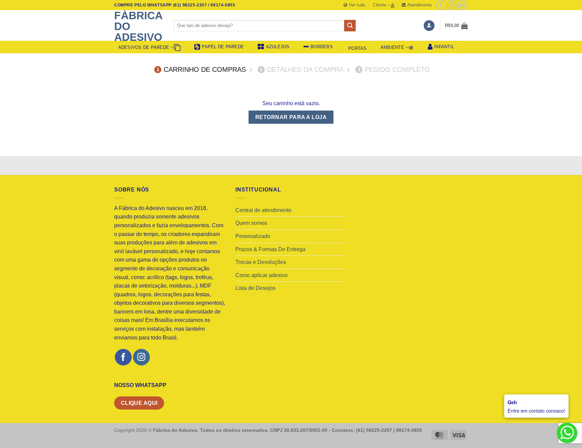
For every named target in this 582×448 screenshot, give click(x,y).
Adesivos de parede (143, 47)
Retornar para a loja (291, 117)
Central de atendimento (263, 210)
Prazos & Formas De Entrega (270, 249)
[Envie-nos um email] (462, 5)
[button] (429, 25)
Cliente (379, 4)
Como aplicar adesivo (261, 275)
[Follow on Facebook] (441, 5)
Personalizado (252, 236)
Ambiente (392, 47)
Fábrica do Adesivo (138, 26)
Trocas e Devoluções (260, 262)
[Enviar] (350, 25)
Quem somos (251, 223)
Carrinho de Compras (201, 69)
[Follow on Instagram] (452, 5)
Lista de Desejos (255, 288)
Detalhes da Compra (302, 69)
